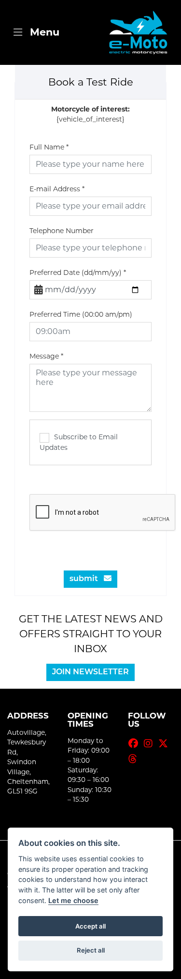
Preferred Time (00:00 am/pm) (80, 314)
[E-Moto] (138, 32)
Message (46, 356)
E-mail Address (56, 189)
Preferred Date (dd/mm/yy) (77, 272)
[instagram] (150, 743)
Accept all (90, 926)
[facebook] (135, 743)
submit (87, 579)
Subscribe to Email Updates (79, 442)
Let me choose (73, 900)
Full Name (49, 147)
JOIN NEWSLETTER (90, 672)
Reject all (91, 950)
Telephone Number (61, 230)
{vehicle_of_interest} (90, 114)
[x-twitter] (165, 743)
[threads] (135, 759)
